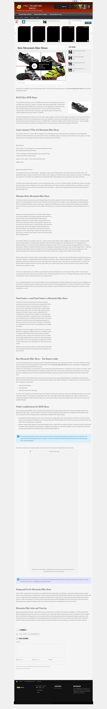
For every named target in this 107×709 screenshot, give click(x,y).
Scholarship (39, 681)
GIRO (21, 17)
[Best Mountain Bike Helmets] (70, 52)
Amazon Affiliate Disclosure (30, 681)
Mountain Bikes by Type (55, 14)
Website (50, 659)
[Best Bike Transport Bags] (70, 58)
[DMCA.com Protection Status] (21, 687)
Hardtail (38, 692)
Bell (17, 17)
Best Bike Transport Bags (78, 56)
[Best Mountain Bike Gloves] (70, 64)
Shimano (32, 17)
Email (33, 659)
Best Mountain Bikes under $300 (33, 21)
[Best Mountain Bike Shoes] (70, 70)
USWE (37, 17)
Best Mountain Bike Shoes (78, 68)
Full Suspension (40, 690)
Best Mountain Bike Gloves (79, 62)
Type (37, 687)
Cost (43, 687)
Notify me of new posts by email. (24, 668)
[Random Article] (91, 14)
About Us (21, 681)
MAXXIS (26, 17)
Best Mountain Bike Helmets (53, 21)
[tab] (37, 687)
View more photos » (58, 688)
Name (17, 659)
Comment (18, 641)
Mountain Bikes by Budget (40, 14)
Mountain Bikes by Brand (24, 14)
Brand (40, 687)
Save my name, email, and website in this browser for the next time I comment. (33, 666)
